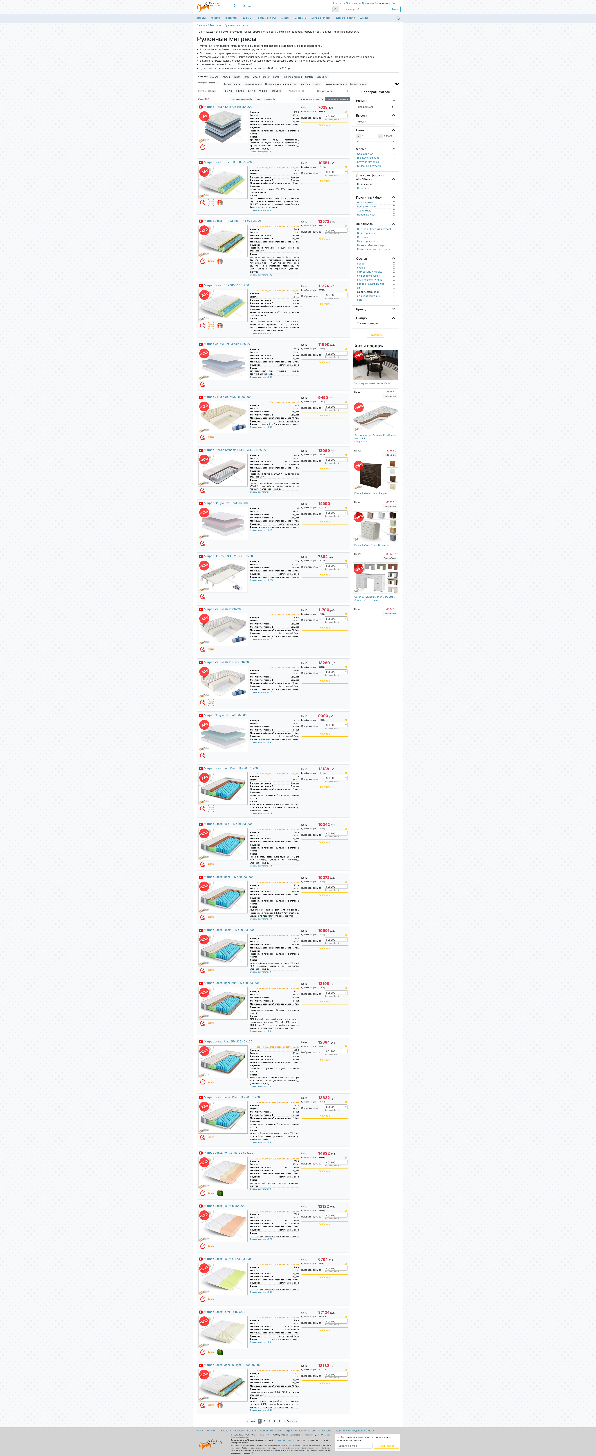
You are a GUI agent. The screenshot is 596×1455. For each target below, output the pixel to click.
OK (298, 738)
